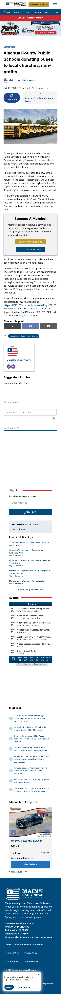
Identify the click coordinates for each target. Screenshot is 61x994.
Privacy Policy (30, 953)
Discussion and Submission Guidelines (24, 944)
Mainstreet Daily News (22, 80)
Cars (57, 12)
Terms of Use (12, 953)
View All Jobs (37, 589)
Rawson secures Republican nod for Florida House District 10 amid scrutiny (31, 771)
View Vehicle (30, 864)
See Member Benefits (30, 241)
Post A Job (23, 589)
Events (17, 12)
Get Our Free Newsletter (29, 18)
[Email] (13, 366)
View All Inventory (18, 872)
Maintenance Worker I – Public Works (26, 581)
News (27, 12)
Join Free (30, 512)
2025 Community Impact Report (21, 970)
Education (9, 46)
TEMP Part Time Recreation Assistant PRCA (29, 542)
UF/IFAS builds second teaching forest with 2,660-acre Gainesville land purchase (29, 718)
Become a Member (39, 4)
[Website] (9, 366)
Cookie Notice (31, 961)
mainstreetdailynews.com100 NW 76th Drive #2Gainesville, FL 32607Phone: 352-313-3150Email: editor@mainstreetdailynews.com (28, 930)
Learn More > (24, 987)
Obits (47, 12)
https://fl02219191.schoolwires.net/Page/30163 (30, 305)
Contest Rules (12, 961)
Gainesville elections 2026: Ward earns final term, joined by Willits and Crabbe (31, 739)
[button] (13, 832)
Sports (38, 12)
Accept (9, 987)
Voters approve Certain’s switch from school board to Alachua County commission (31, 759)
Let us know (18, 529)
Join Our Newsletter (30, 249)
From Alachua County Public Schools (24, 336)
